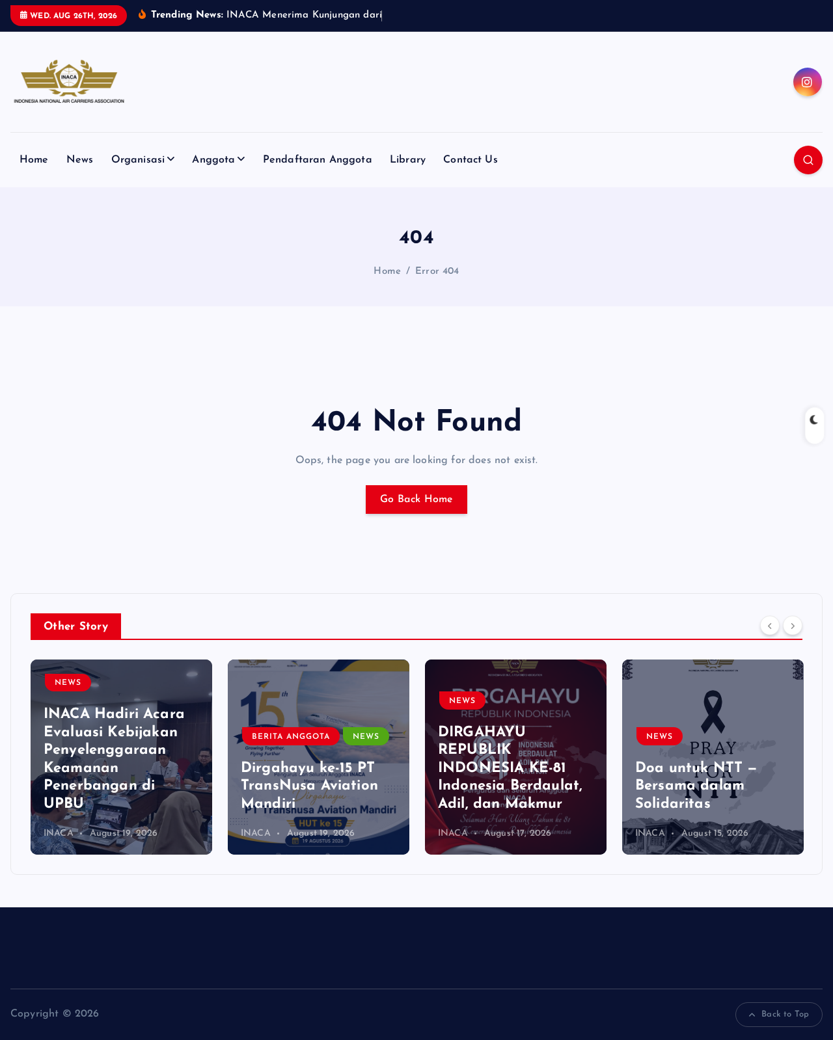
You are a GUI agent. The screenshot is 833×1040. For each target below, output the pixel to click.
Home (34, 160)
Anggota (213, 160)
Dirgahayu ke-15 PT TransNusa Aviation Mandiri (309, 786)
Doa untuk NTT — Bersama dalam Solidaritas (696, 786)
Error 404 (437, 271)
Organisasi (138, 160)
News (80, 160)
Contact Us (470, 160)
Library (408, 160)
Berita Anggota (291, 737)
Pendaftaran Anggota (317, 160)
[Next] (792, 625)
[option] (121, 757)
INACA (59, 833)
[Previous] (770, 625)
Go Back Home (416, 499)
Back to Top (785, 1014)
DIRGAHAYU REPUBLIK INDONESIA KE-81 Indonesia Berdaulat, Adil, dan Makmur (510, 768)
